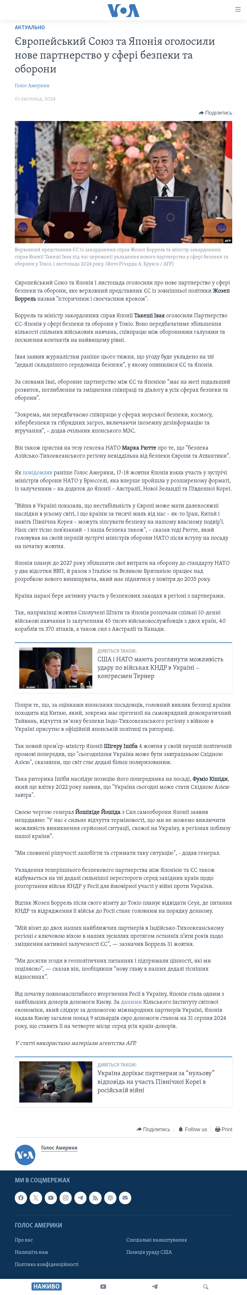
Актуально (30, 28)
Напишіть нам (31, 1252)
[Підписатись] (125, 1198)
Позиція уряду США (149, 1252)
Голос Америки (32, 86)
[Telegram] (155, 1287)
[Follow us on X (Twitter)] (36, 1198)
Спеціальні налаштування (156, 1240)
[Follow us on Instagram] (65, 1198)
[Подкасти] (110, 1198)
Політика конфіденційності (47, 1264)
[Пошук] (205, 1287)
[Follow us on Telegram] (80, 1198)
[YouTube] (103, 1287)
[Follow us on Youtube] (51, 1198)
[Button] (216, 113)
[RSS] (95, 1198)
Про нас (24, 1240)
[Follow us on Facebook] (21, 1198)
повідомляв (37, 473)
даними (131, 1002)
